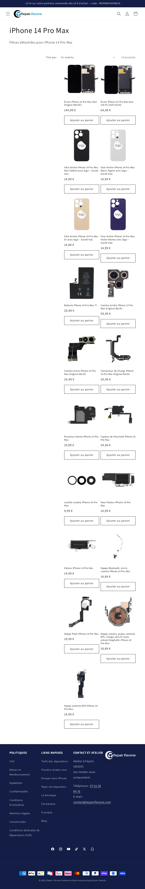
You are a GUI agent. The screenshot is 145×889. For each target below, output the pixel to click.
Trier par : (51, 57)
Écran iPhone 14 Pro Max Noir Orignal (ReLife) (80, 103)
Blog (44, 820)
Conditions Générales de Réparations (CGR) (24, 833)
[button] (8, 14)
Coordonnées (17, 821)
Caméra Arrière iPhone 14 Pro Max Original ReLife (117, 307)
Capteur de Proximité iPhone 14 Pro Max (118, 438)
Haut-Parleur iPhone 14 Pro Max (116, 504)
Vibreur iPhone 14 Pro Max (78, 568)
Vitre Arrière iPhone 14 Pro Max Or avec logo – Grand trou (81, 238)
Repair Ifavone (54, 880)
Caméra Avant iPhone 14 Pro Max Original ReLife (80, 372)
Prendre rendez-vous (54, 769)
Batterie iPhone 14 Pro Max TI (80, 305)
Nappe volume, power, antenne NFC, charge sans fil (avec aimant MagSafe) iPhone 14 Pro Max (118, 638)
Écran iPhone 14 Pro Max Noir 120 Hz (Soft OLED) (117, 103)
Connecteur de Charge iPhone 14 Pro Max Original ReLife (117, 372)
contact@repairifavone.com (92, 802)
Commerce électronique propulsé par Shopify (83, 880)
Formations (48, 804)
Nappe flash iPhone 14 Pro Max (81, 633)
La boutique (48, 795)
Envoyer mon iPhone (54, 778)
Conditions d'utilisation (16, 802)
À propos (46, 812)
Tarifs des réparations (54, 761)
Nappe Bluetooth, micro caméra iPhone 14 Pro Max (115, 570)
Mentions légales (19, 813)
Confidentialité (18, 791)
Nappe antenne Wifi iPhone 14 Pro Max (81, 707)
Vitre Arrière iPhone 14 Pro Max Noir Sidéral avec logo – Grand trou (81, 170)
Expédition (15, 783)
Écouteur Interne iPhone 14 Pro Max (81, 438)
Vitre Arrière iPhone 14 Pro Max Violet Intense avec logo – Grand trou (118, 239)
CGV (11, 761)
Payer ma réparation (53, 786)
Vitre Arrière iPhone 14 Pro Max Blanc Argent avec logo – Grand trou (118, 170)
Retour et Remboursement (19, 772)
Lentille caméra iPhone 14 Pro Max (80, 504)
